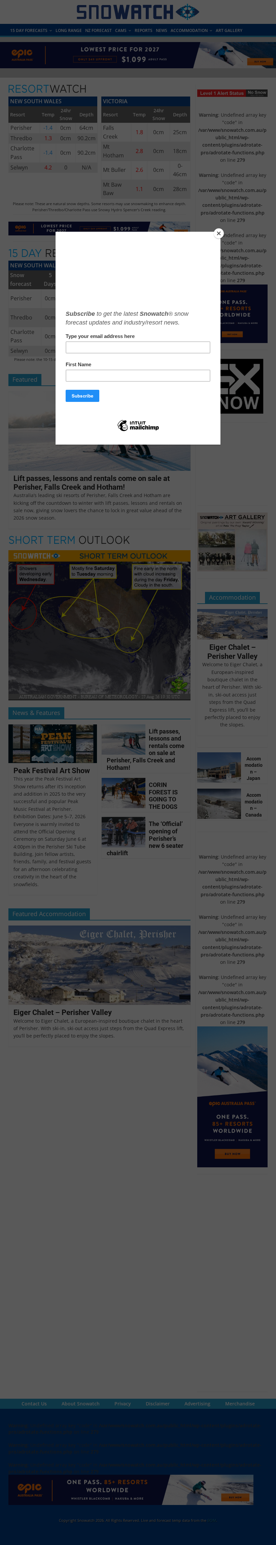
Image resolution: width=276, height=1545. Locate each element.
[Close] (219, 233)
